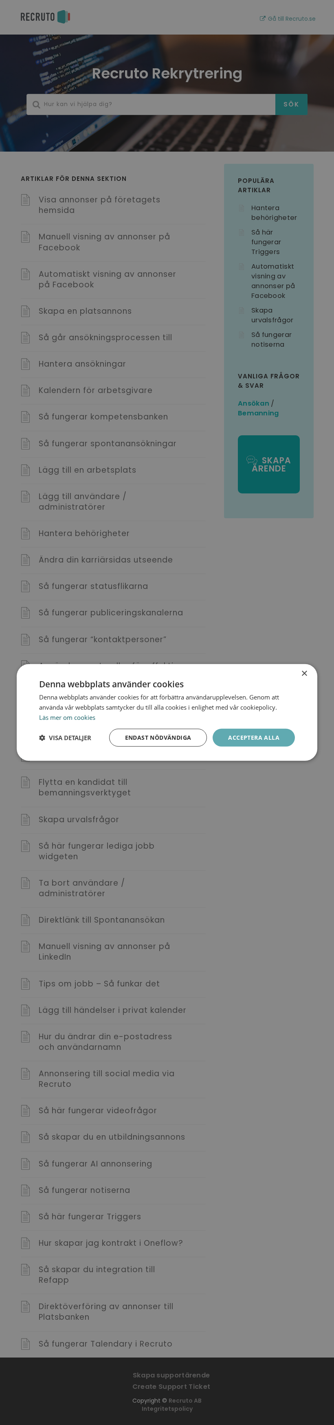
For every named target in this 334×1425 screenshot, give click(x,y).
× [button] (304, 674)
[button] (65, 737)
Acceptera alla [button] (253, 737)
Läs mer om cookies (67, 717)
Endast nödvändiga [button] (158, 737)
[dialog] (167, 712)
